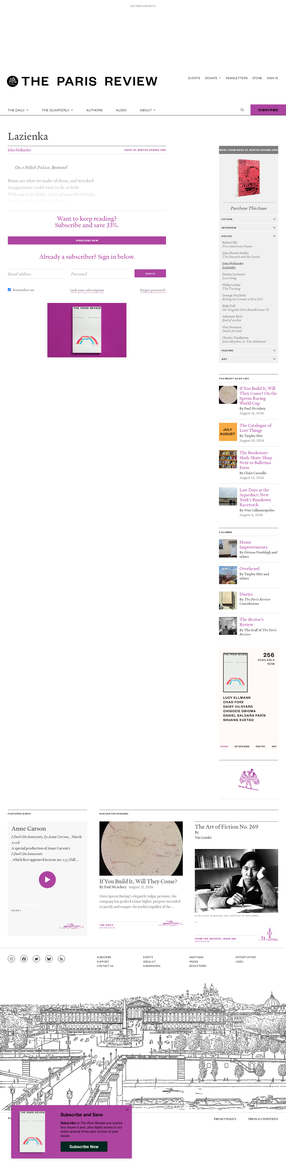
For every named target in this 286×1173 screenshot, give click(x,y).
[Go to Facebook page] (23, 959)
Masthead (196, 957)
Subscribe (268, 109)
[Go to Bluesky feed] (49, 959)
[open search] (242, 109)
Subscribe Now (84, 1146)
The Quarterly (56, 109)
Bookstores (198, 966)
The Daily (17, 109)
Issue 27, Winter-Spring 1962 (145, 150)
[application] (47, 901)
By (197, 832)
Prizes (193, 961)
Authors (94, 109)
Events (194, 78)
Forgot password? (153, 289)
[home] (82, 83)
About (146, 109)
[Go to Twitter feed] (36, 959)
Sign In (272, 78)
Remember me (23, 289)
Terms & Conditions (263, 1119)
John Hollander (19, 149)
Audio (121, 109)
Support (103, 961)
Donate (212, 78)
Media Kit (149, 961)
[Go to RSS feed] (61, 959)
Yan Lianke (203, 837)
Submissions (152, 966)
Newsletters (237, 78)
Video (239, 961)
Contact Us (105, 966)
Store (257, 78)
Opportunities (246, 957)
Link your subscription (87, 289)
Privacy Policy (225, 1119)
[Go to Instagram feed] (11, 959)
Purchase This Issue (249, 208)
